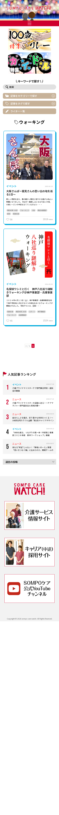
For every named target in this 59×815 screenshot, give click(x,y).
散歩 (8, 214)
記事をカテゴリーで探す (23, 96)
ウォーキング (24, 210)
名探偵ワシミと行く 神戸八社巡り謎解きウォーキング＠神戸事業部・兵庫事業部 (29, 292)
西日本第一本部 (12, 210)
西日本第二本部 (21, 312)
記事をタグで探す (20, 103)
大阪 (33, 210)
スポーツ (32, 312)
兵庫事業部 (22, 315)
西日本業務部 (42, 210)
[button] (29, 10)
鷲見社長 (16, 214)
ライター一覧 (17, 111)
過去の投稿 (11, 462)
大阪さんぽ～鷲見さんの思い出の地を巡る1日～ (29, 192)
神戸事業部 (41, 312)
